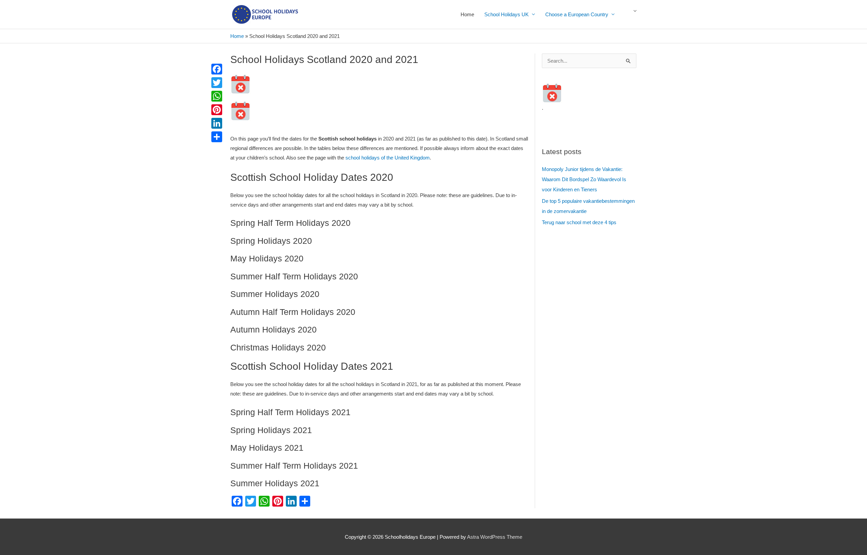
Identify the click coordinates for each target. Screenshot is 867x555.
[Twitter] (217, 82)
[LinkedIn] (217, 123)
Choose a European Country (576, 14)
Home (467, 14)
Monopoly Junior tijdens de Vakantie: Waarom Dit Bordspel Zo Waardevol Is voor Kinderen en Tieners (584, 179)
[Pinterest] (217, 109)
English (632, 14)
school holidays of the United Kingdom (387, 158)
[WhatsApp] (217, 96)
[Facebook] (217, 69)
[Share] (217, 137)
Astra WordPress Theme (494, 537)
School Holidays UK (506, 14)
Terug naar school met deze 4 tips (579, 222)
